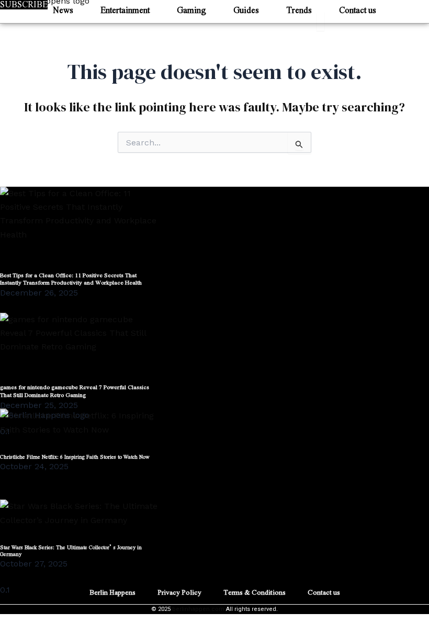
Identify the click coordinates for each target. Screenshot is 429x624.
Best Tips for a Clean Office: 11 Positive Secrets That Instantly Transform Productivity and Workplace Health (71, 278)
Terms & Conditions (254, 591)
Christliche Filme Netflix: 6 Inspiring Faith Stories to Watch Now (75, 456)
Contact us (324, 591)
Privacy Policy (179, 591)
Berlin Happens (112, 591)
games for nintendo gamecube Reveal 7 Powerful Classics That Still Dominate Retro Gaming (74, 390)
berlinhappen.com (198, 609)
